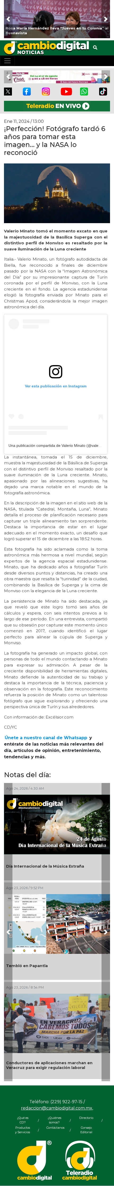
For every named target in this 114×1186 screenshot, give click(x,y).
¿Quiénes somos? (54, 1120)
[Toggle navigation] (7, 60)
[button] (8, 19)
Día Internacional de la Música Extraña (45, 866)
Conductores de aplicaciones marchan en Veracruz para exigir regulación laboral (49, 1065)
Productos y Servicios (22, 1130)
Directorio (86, 1118)
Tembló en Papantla (27, 965)
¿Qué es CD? (22, 1120)
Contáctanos (54, 1127)
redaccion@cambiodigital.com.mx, (57, 1108)
